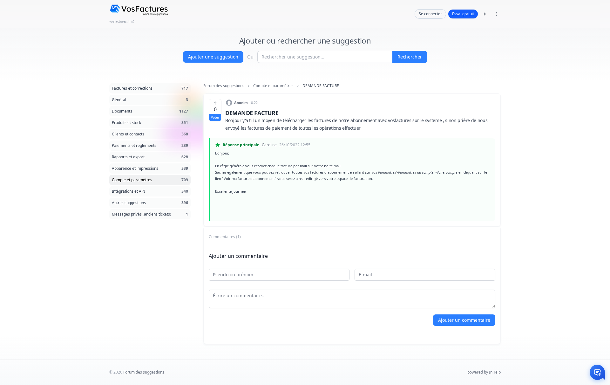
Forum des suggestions (223, 85)
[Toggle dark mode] (484, 14)
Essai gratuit (463, 14)
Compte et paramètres (273, 85)
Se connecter (430, 14)
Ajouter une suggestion (213, 57)
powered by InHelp (484, 372)
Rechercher (409, 57)
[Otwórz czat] (597, 372)
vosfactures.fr (119, 21)
